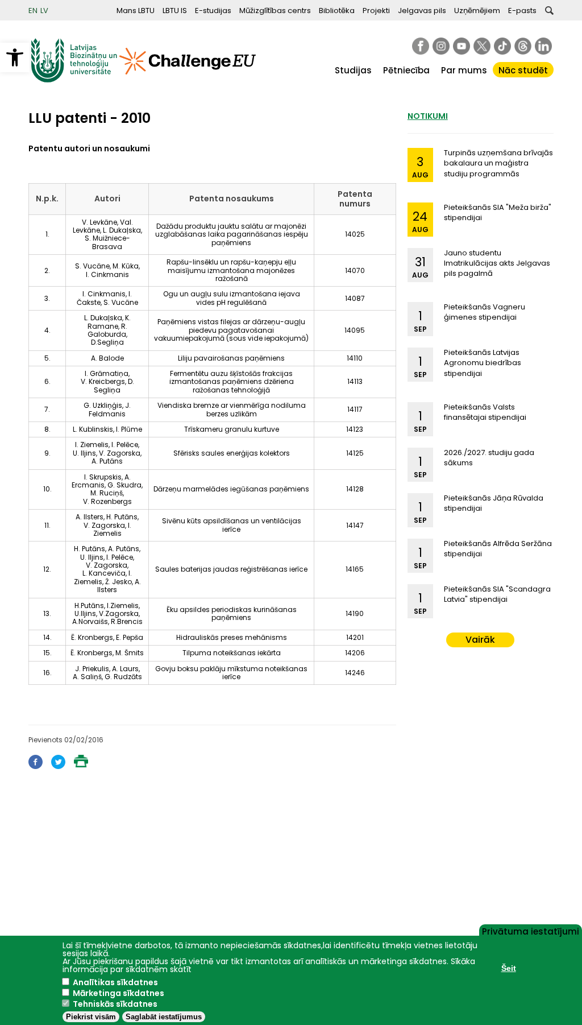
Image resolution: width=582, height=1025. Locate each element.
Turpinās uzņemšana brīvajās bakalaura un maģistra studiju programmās (498, 163)
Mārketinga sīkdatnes (118, 993)
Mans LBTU (136, 10)
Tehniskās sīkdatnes (115, 1004)
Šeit (508, 968)
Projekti (376, 10)
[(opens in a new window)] (420, 46)
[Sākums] (73, 79)
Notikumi (428, 116)
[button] (15, 57)
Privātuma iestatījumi (530, 930)
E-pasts (522, 10)
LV (44, 10)
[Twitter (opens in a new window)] (58, 765)
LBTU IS (175, 10)
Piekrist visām (91, 1016)
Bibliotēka (337, 10)
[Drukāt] (81, 764)
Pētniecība (406, 70)
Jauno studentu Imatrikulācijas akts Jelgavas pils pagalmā (497, 263)
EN (33, 10)
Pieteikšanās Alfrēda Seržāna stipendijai (498, 548)
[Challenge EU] (187, 79)
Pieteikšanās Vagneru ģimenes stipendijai (484, 312)
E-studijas (213, 10)
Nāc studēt (523, 70)
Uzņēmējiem (477, 10)
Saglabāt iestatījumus (164, 1016)
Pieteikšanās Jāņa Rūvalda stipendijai (493, 503)
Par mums (464, 70)
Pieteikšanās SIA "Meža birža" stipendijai (497, 212)
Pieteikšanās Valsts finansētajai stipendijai (485, 412)
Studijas (353, 70)
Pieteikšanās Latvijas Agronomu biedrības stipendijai (482, 362)
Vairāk (480, 639)
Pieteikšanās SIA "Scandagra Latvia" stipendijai (497, 594)
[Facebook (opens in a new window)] (35, 765)
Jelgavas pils (422, 10)
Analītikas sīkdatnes (115, 982)
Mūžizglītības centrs (275, 10)
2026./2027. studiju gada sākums (489, 457)
